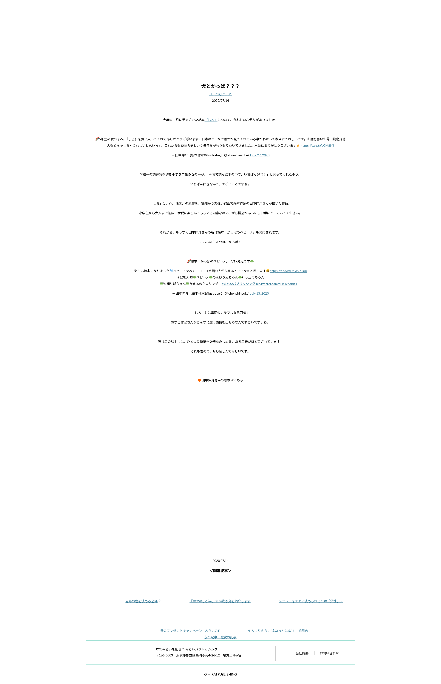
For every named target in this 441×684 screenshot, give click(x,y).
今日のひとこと (220, 94)
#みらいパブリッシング (239, 284)
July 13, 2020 (259, 293)
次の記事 (230, 637)
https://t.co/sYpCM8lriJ (317, 145)
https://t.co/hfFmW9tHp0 (288, 271)
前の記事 (210, 637)
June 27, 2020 (259, 155)
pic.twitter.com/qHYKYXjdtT (276, 284)
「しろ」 (211, 120)
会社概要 (302, 653)
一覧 (220, 637)
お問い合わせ (329, 653)
